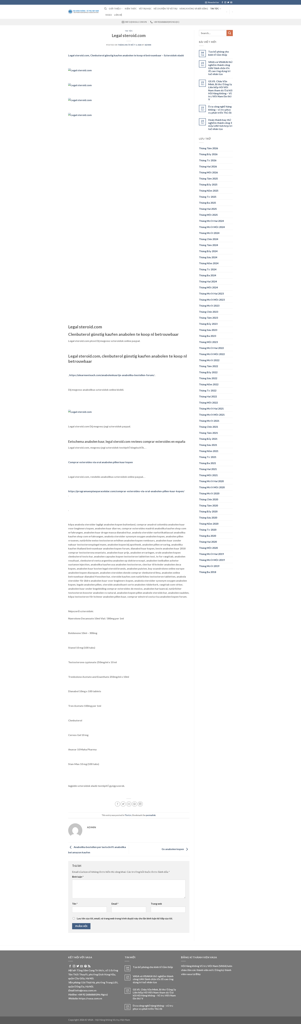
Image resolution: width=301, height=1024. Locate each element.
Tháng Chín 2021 (208, 426)
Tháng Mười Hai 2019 (211, 553)
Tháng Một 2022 (208, 402)
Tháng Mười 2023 (209, 305)
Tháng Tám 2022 (208, 366)
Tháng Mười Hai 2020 (211, 481)
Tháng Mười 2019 (209, 565)
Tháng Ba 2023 (207, 335)
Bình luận (77, 876)
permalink (151, 815)
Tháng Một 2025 (208, 214)
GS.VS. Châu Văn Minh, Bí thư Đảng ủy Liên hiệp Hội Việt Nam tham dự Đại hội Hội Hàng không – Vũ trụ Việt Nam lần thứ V (220, 90)
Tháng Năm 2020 (208, 523)
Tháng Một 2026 (208, 172)
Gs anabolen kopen (173, 849)
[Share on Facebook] (117, 804)
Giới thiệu (115, 8)
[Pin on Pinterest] (134, 804)
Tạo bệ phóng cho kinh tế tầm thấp (218, 53)
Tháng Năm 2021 (208, 450)
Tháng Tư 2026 (207, 160)
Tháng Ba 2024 (207, 275)
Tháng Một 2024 (208, 287)
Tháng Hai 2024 (208, 281)
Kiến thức (131, 8)
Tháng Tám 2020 (208, 505)
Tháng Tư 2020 (207, 529)
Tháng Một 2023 (208, 341)
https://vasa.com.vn (90, 998)
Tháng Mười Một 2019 (212, 559)
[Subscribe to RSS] (89, 966)
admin (148, 45)
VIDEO (108, 15)
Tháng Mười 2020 (209, 493)
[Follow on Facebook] (222, 2)
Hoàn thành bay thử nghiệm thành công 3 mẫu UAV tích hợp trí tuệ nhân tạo (220, 124)
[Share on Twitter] (123, 804)
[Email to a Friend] (129, 804)
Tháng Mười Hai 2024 (211, 220)
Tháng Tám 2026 (208, 148)
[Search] (105, 9)
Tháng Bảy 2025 (208, 184)
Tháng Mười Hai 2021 (211, 408)
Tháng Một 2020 (208, 547)
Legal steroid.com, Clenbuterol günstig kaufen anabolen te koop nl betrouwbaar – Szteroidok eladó (126, 55)
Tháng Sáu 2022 (208, 378)
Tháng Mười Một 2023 (212, 299)
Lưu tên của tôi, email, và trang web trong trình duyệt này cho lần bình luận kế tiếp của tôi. (125, 918)
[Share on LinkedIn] (140, 804)
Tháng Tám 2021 (208, 432)
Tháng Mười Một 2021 (212, 414)
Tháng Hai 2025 (208, 208)
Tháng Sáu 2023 (208, 329)
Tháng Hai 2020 (208, 541)
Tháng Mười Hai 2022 (211, 347)
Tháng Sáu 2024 (208, 257)
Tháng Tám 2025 (208, 178)
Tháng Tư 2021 (207, 456)
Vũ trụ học (145, 8)
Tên (74, 903)
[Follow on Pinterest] (85, 966)
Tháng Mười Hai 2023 (211, 293)
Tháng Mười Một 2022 (212, 354)
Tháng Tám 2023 (208, 317)
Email (114, 903)
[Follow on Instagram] (225, 2)
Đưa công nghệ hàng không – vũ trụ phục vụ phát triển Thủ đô (220, 109)
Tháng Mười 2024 (209, 232)
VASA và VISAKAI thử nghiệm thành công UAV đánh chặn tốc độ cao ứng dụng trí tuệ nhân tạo (220, 67)
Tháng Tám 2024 (208, 244)
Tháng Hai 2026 (208, 166)
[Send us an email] (231, 2)
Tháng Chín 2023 (208, 311)
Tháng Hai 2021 (208, 469)
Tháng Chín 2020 (208, 499)
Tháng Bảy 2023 (208, 323)
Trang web (156, 903)
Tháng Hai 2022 (208, 396)
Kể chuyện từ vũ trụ (165, 8)
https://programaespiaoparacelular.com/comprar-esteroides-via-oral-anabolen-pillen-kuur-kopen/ (126, 491)
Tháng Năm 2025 (208, 190)
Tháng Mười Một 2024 (212, 226)
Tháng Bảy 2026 (208, 154)
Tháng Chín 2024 (208, 239)
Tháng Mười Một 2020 (212, 487)
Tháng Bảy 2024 (208, 251)
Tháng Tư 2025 (207, 196)
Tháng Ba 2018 (207, 571)
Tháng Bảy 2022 (208, 372)
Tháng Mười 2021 (209, 420)
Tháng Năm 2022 (208, 384)
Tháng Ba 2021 (207, 463)
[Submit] (230, 33)
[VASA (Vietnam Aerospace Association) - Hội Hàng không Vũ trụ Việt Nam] (84, 12)
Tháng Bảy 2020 (208, 511)
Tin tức (214, 8)
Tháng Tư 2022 (207, 390)
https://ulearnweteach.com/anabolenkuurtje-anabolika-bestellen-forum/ (111, 375)
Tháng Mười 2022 (209, 360)
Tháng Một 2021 (208, 475)
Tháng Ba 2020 (207, 535)
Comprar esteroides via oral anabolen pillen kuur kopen (100, 462)
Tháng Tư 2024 (207, 269)
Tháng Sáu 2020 (208, 517)
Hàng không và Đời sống (194, 8)
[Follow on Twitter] (228, 2)
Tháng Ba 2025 (207, 202)
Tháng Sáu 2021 (208, 444)
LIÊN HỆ (118, 15)
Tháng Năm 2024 (208, 263)
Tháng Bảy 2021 (208, 438)
